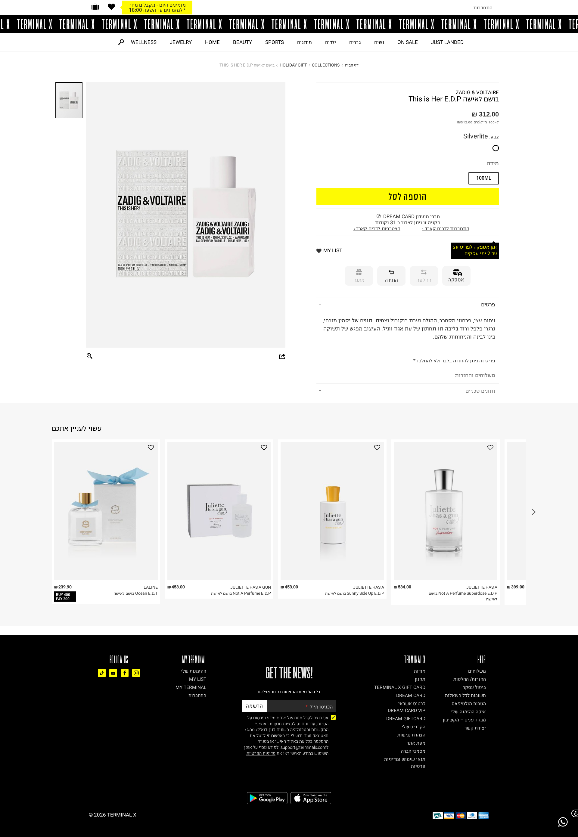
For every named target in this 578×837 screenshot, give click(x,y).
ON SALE (407, 42)
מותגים (304, 42)
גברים (355, 42)
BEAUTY (242, 42)
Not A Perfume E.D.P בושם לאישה (241, 593)
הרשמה (254, 706)
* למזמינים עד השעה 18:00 (157, 10)
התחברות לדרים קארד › (445, 228)
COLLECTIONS (326, 65)
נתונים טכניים (480, 390)
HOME (212, 42)
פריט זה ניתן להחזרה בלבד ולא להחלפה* (409, 340)
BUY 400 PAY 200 (63, 597)
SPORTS (274, 42)
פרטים (488, 304)
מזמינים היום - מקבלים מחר (157, 5)
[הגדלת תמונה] (89, 356)
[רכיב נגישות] (573, 813)
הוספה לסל (407, 196)
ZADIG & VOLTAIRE (477, 92)
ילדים (330, 42)
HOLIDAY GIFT (293, 65)
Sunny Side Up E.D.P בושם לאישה (354, 593)
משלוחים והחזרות (475, 375)
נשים (379, 42)
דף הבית (352, 65)
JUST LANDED (447, 42)
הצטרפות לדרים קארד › (376, 228)
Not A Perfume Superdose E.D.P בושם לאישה (463, 596)
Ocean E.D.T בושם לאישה (135, 593)
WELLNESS (144, 42)
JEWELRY (181, 42)
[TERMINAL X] (289, 24)
